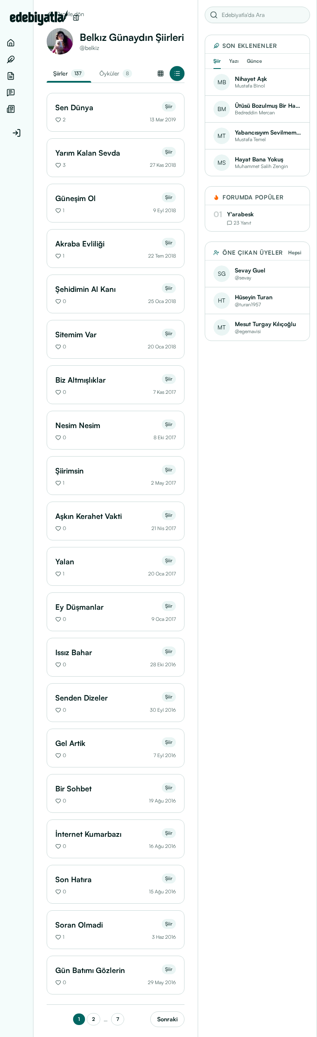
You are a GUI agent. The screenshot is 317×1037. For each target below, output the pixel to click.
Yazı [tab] (234, 61)
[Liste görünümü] (177, 73)
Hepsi (294, 252)
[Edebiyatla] (39, 18)
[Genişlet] (33, 518)
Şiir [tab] (217, 61)
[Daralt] (76, 17)
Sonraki (167, 1019)
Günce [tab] (254, 61)
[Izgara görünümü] (160, 73)
